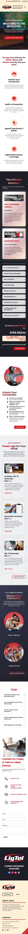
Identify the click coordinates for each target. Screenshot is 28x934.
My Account (17, 7)
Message (5, 825)
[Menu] (24, 7)
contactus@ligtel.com (8, 925)
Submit (5, 837)
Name (4, 813)
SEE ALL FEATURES (19, 577)
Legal (17, 894)
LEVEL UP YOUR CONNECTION (14, 38)
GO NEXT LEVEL (20, 348)
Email (4, 819)
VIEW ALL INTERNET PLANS (17, 673)
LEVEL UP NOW (20, 427)
